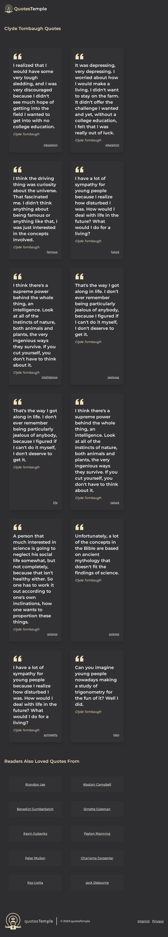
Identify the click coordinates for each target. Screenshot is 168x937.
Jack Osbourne (97, 882)
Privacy (158, 921)
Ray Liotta (35, 882)
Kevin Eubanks (35, 833)
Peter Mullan (35, 858)
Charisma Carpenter (97, 858)
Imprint (144, 921)
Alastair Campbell (97, 784)
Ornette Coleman (97, 809)
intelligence (50, 377)
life (55, 502)
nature (114, 502)
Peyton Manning (97, 833)
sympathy (51, 735)
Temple (30, 8)
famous (52, 252)
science (52, 634)
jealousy (113, 377)
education (51, 145)
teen (116, 735)
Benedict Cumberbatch (35, 809)
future (115, 252)
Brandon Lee (35, 784)
